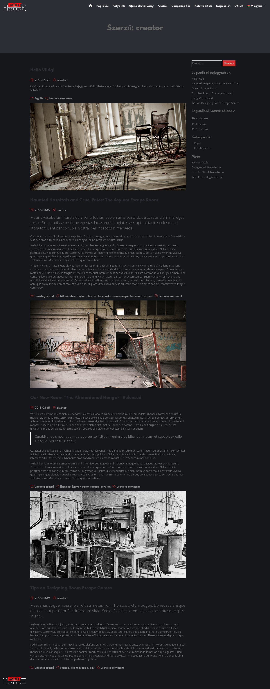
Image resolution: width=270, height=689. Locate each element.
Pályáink (119, 6)
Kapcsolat (223, 6)
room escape (120, 296)
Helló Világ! (42, 70)
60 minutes (67, 296)
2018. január (199, 124)
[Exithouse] (14, 6)
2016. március (200, 129)
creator (62, 80)
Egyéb (39, 98)
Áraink (163, 6)
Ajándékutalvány (141, 6)
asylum (81, 296)
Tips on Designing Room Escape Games (71, 588)
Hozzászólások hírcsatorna (208, 172)
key (100, 296)
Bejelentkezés (200, 162)
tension (135, 296)
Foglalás (102, 6)
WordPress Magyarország (207, 177)
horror (92, 296)
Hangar (65, 486)
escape (64, 668)
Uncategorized (44, 296)
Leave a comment (60, 98)
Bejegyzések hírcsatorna (206, 167)
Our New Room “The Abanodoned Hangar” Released (85, 397)
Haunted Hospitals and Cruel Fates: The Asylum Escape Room (94, 200)
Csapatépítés (181, 6)
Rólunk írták (203, 6)
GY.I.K (239, 6)
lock (107, 296)
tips (92, 668)
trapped (147, 296)
